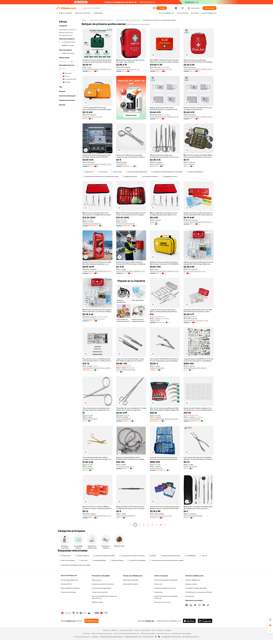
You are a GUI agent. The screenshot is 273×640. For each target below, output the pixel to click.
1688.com (114, 630)
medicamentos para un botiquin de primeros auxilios (167, 560)
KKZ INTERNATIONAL (157, 164)
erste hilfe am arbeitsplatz (138, 560)
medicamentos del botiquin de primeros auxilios (75, 565)
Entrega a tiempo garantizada (101, 588)
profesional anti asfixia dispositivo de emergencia (168, 172)
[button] (154, 8)
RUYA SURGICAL (88, 468)
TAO (153, 630)
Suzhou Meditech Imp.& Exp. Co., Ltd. (196, 320)
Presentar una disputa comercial (165, 588)
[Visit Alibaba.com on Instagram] (199, 605)
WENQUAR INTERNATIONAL (193, 516)
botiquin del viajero (117, 560)
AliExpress (106, 630)
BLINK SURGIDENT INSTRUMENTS (195, 368)
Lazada (136, 630)
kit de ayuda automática (150, 176)
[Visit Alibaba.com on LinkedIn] (191, 605)
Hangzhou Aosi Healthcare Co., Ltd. (127, 69)
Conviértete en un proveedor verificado (198, 592)
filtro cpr (204, 555)
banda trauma (117, 172)
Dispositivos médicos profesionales (128, 20)
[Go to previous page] (131, 525)
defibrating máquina (131, 176)
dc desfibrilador (191, 555)
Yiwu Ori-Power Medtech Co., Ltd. (161, 69)
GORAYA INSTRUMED (157, 368)
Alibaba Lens (70, 621)
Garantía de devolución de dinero (103, 584)
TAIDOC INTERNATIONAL (192, 419)
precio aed (84, 560)
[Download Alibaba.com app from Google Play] (205, 621)
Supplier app (149, 621)
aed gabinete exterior (170, 176)
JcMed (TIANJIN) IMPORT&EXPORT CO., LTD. (198, 222)
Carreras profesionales (68, 592)
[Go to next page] (165, 525)
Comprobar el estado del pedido (196, 588)
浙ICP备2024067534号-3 (191, 637)
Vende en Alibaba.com (192, 580)
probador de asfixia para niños (171, 555)
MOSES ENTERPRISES (90, 419)
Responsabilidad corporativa (70, 588)
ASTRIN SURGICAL (156, 468)
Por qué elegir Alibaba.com (69, 580)
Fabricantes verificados (131, 580)
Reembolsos (158, 592)
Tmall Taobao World (126, 630)
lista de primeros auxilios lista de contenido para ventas (102, 176)
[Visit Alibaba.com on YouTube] (203, 605)
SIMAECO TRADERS (190, 466)
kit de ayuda (103, 172)
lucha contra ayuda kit (68, 560)
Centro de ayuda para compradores (166, 580)
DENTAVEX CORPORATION (92, 224)
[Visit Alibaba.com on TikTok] (208, 605)
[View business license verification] (156, 637)
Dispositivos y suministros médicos (101, 20)
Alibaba (84, 20)
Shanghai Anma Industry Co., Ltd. (161, 516)
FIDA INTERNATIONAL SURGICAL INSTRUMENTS (97, 368)
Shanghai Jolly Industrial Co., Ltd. (194, 271)
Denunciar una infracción (162, 602)
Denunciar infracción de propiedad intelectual (165, 597)
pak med (153, 555)
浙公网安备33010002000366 (171, 637)
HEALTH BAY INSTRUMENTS (125, 516)
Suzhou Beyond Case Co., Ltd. (92, 117)
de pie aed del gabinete (196, 172)
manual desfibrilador (100, 560)
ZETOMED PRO (121, 164)
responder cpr (89, 172)
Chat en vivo (158, 584)
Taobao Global (145, 630)
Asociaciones (189, 596)
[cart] (182, 8)
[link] (270, 620)
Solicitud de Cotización (130, 584)
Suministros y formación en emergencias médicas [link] (159, 20)
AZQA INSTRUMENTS (123, 419)
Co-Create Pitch (66, 584)
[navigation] (68, 273)
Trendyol (159, 630)
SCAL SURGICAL (189, 164)
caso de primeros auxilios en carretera (133, 555)
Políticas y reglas (97, 602)
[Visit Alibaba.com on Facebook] (186, 605)
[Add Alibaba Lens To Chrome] (91, 621)
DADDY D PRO (155, 320)
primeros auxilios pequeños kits (137, 172)
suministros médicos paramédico (105, 555)
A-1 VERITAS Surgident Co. (125, 466)
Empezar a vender (191, 584)
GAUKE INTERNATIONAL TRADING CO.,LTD (97, 69)
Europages (167, 630)
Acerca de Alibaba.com (69, 575)
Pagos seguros (97, 580)
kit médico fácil (65, 555)
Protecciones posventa (99, 592)
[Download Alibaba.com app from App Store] (189, 621)
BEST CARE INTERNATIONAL (126, 370)
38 (161, 525)
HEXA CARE (154, 222)
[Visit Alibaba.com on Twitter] (195, 605)
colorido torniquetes (83, 555)
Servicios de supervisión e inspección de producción (104, 597)
